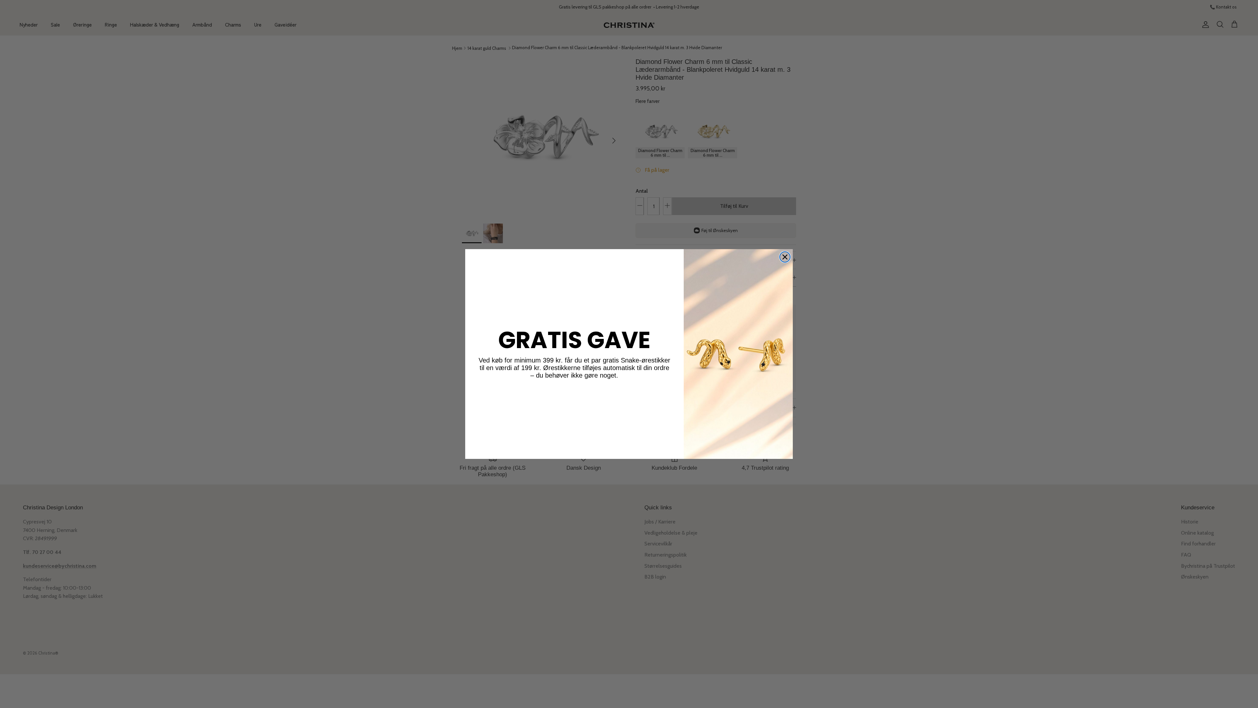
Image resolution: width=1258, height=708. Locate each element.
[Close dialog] (785, 257)
